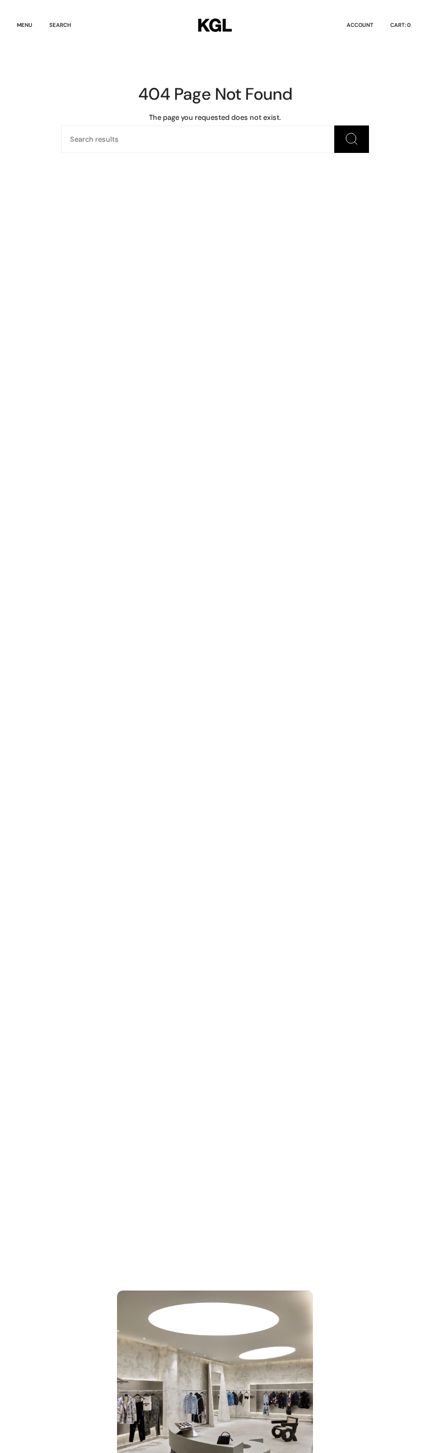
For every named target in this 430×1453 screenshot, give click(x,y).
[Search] (351, 139)
